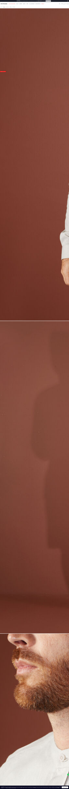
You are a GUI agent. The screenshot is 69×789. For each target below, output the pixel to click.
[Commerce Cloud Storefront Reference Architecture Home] (4, 3)
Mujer (17, 3)
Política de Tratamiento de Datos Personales (11, 787)
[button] (62, 3)
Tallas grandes (31, 3)
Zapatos (24, 3)
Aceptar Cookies (65, 787)
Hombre (20, 3)
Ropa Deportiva (37, 3)
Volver (4, 7)
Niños (27, 3)
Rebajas (42, 3)
